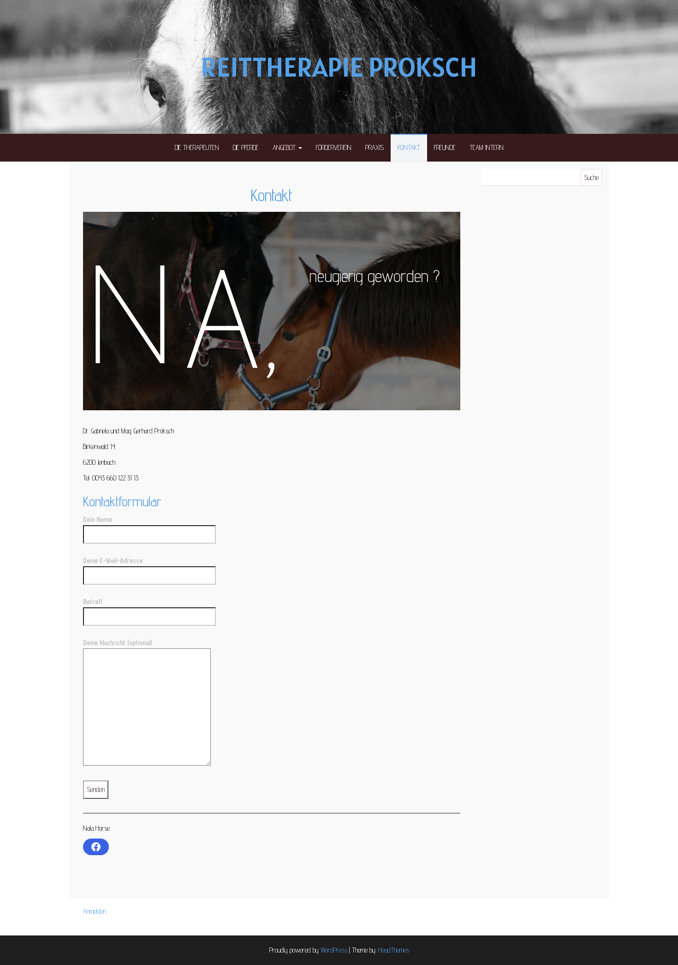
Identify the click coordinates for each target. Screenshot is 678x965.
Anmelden (94, 911)
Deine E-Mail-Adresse (113, 560)
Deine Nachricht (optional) (117, 643)
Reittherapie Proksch (339, 66)
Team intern (487, 147)
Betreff (93, 601)
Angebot (285, 147)
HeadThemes (393, 950)
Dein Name (97, 519)
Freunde (445, 147)
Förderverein (333, 147)
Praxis (374, 147)
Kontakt (409, 147)
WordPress (334, 950)
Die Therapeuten (197, 147)
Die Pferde (246, 147)
